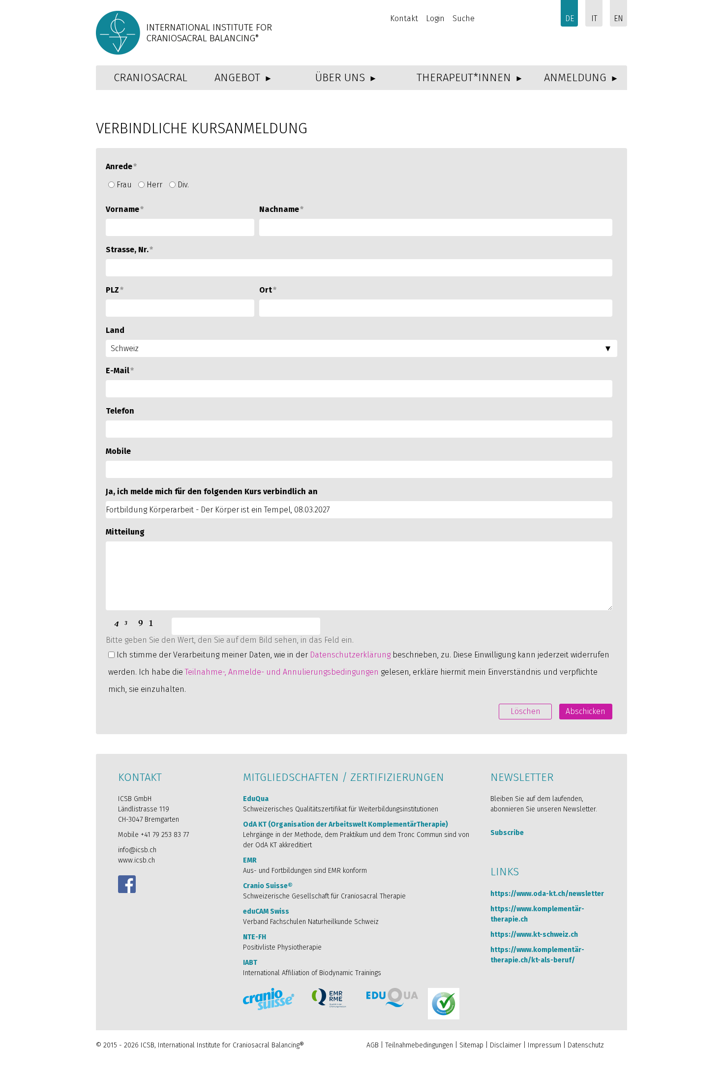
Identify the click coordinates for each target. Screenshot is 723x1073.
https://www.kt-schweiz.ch (534, 934)
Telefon (120, 411)
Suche (463, 18)
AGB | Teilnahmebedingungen (409, 1045)
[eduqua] (392, 997)
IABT (250, 962)
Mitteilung (125, 531)
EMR (250, 860)
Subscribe (507, 833)
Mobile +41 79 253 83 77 (153, 835)
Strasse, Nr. (129, 249)
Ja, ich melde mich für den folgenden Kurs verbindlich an (212, 491)
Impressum (544, 1045)
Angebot (237, 77)
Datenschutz (586, 1045)
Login (435, 18)
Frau (124, 184)
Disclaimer (505, 1045)
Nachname (281, 209)
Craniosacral (150, 77)
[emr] (329, 998)
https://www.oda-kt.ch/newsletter (547, 894)
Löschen (526, 711)
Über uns (340, 77)
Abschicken (585, 711)
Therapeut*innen (464, 77)
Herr (154, 184)
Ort (267, 290)
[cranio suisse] (268, 999)
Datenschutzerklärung (350, 654)
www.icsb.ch (136, 860)
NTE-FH (254, 937)
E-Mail (120, 370)
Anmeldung (575, 77)
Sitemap (471, 1045)
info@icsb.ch (137, 850)
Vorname (125, 209)
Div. (183, 184)
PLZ (114, 290)
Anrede (121, 166)
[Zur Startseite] (185, 33)
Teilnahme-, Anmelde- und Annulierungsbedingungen (282, 672)
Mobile (118, 451)
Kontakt (404, 18)
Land (115, 330)
